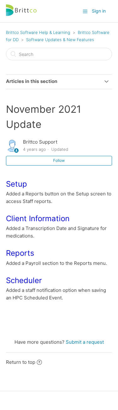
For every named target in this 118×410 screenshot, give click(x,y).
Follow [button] (59, 160)
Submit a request (85, 342)
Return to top (20, 362)
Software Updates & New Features (60, 39)
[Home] (21, 14)
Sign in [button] (99, 11)
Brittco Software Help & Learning (38, 32)
